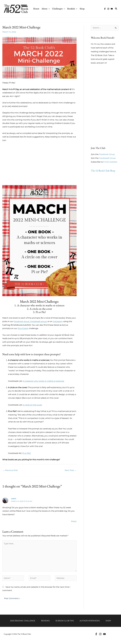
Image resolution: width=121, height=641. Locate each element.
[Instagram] (108, 9)
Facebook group (21, 321)
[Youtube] (104, 634)
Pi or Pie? (26, 453)
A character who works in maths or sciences (43, 381)
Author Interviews (90, 621)
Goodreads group (38, 321)
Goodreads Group (107, 158)
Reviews (45, 621)
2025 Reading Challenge (22, 621)
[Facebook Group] (105, 9)
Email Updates (110, 162)
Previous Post (10, 470)
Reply (74, 521)
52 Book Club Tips (65, 621)
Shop (108, 621)
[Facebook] (96, 634)
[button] (48, 8)
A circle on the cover (32, 405)
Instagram (58, 321)
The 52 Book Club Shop (103, 170)
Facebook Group (107, 154)
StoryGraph (23, 328)
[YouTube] (112, 9)
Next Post (70, 470)
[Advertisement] (39, 165)
